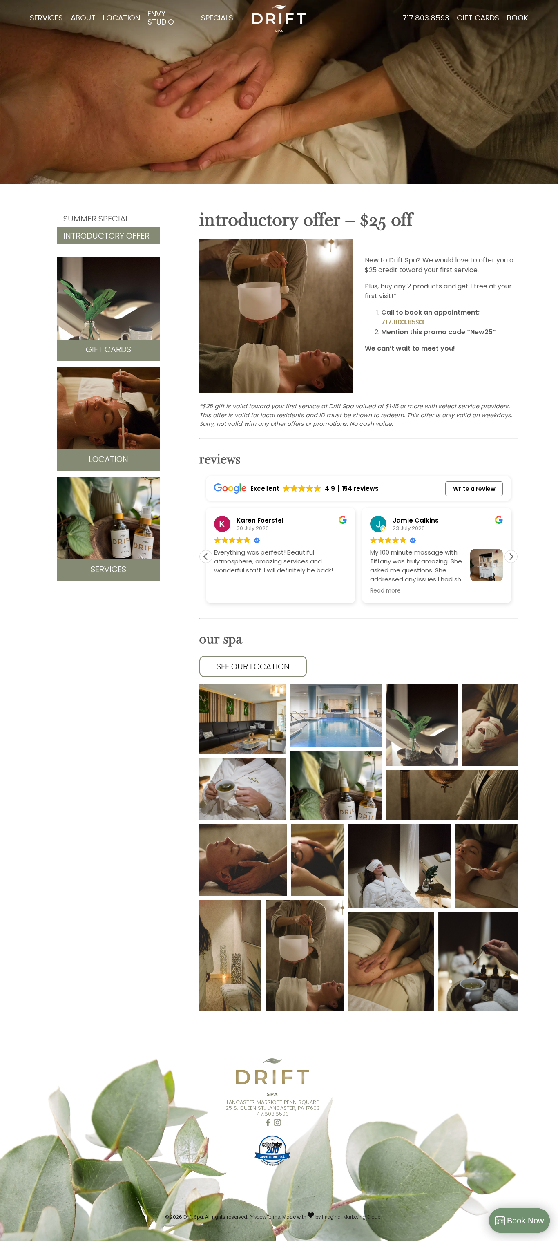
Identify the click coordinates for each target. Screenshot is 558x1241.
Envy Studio (160, 19)
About (83, 18)
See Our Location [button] (253, 667)
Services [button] (108, 570)
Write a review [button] (474, 489)
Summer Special (96, 219)
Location (121, 18)
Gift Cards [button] (108, 350)
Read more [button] (229, 591)
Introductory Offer (106, 237)
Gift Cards (478, 18)
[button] (511, 556)
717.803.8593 (425, 18)
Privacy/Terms (264, 1217)
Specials (217, 18)
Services (46, 18)
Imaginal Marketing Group (351, 1217)
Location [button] (108, 460)
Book (517, 18)
